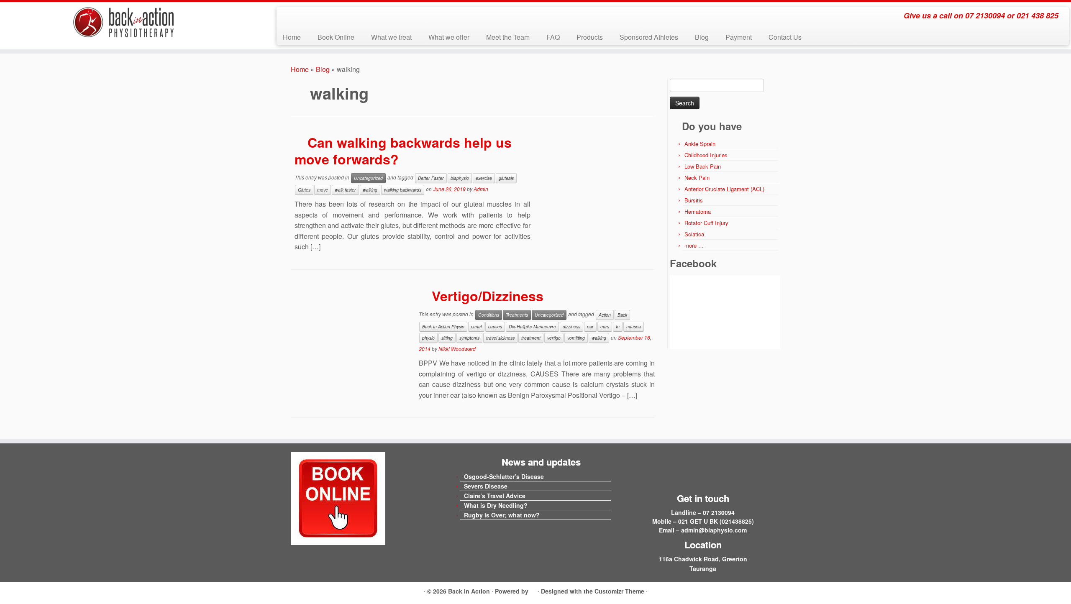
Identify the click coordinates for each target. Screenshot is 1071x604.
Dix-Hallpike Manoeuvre (532, 326)
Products (589, 37)
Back (622, 315)
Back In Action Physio (443, 326)
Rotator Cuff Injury (706, 223)
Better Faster (431, 178)
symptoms (469, 338)
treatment (531, 338)
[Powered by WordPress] (533, 590)
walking (370, 190)
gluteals (506, 178)
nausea (633, 326)
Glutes (304, 190)
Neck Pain (697, 178)
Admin (481, 188)
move (322, 190)
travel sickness (500, 338)
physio (428, 338)
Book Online (336, 37)
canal (476, 326)
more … (694, 245)
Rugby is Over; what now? (502, 515)
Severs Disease (485, 486)
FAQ (553, 37)
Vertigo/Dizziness (487, 295)
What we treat (391, 37)
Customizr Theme (619, 591)
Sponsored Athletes (649, 37)
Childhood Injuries (706, 155)
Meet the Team (508, 37)
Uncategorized (368, 178)
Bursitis (693, 200)
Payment (738, 37)
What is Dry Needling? (496, 505)
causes (495, 326)
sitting (447, 338)
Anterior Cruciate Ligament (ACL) (724, 189)
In (618, 326)
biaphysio (460, 178)
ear (590, 326)
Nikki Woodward (457, 348)
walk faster (345, 190)
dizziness (571, 326)
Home (292, 37)
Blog (702, 37)
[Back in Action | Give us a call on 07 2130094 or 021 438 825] (123, 22)
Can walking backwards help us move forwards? (403, 151)
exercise (484, 178)
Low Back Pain (702, 166)
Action (605, 315)
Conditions (488, 315)
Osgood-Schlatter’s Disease (504, 476)
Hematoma (697, 211)
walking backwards (402, 190)
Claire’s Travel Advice (494, 495)
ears (604, 326)
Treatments (517, 315)
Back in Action (469, 591)
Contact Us (785, 37)
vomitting (576, 338)
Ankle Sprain (699, 144)
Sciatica (694, 234)
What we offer (448, 37)
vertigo (554, 338)
